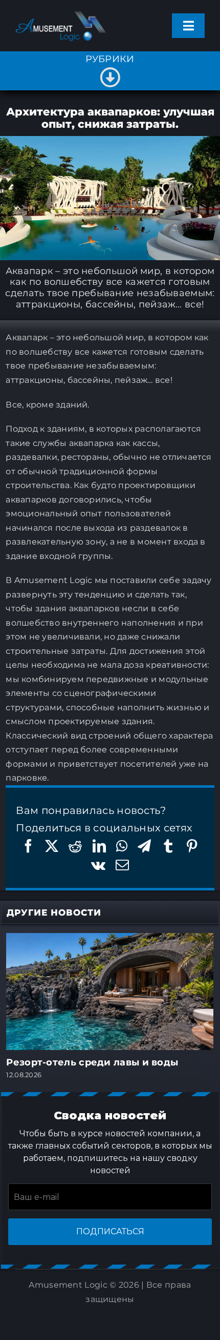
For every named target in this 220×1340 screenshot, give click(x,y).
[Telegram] (144, 846)
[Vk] (98, 865)
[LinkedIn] (99, 846)
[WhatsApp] (122, 846)
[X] (51, 846)
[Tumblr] (168, 846)
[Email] (122, 865)
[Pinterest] (192, 846)
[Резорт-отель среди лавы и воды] (109, 939)
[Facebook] (28, 846)
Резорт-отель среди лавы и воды (92, 1062)
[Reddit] (75, 846)
